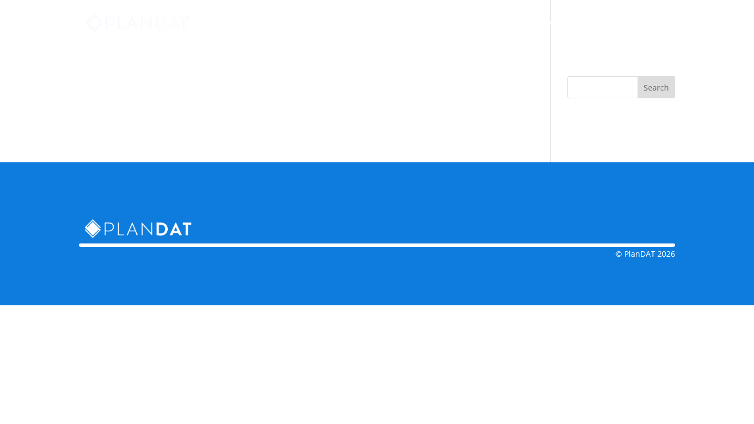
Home (433, 23)
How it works (487, 23)
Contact (546, 23)
